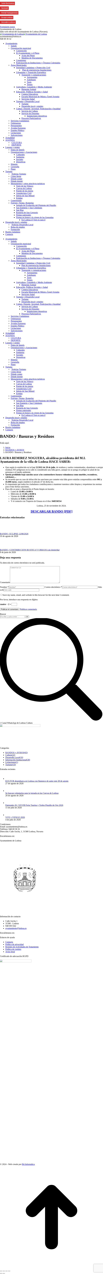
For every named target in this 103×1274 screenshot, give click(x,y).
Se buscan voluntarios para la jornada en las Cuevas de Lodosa (31, 793)
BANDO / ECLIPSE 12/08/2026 (14, 534)
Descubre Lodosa (8, 22)
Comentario (5, 582)
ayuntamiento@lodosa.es (16, 928)
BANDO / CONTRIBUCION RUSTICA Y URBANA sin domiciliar (30, 550)
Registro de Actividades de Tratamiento (22, 947)
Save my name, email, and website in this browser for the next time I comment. (36, 595)
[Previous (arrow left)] (1, 1273)
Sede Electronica (7, 3)
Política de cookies (13, 949)
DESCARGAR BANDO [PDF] (51, 511)
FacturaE (4, 8)
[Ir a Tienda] (51, 1268)
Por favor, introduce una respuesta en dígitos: (19, 599)
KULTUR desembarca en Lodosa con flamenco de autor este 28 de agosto (36, 781)
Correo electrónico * (53, 587)
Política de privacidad (14, 944)
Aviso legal (10, 951)
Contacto (9, 942)
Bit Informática (28, 1164)
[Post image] (7, 531)
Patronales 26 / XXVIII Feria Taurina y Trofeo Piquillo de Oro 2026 (34, 805)
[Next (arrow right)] (4, 1273)
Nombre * (4, 587)
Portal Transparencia (9, 13)
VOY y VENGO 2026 (15, 817)
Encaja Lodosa (6, 17)
